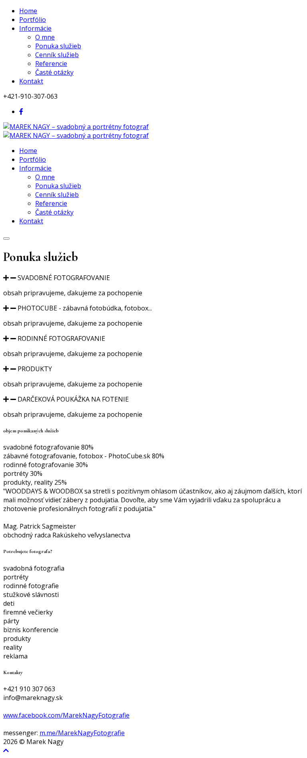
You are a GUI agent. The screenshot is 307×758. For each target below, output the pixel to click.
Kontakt (31, 81)
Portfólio (32, 19)
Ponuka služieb (58, 46)
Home (28, 10)
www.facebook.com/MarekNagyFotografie (66, 715)
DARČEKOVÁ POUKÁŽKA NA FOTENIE (73, 399)
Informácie (35, 28)
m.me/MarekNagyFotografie (82, 732)
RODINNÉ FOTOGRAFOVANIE (61, 338)
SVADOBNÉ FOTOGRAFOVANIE (64, 277)
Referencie (51, 63)
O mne (45, 37)
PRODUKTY (35, 368)
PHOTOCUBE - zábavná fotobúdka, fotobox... (85, 308)
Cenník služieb (57, 54)
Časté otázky (54, 72)
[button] (153, 277)
